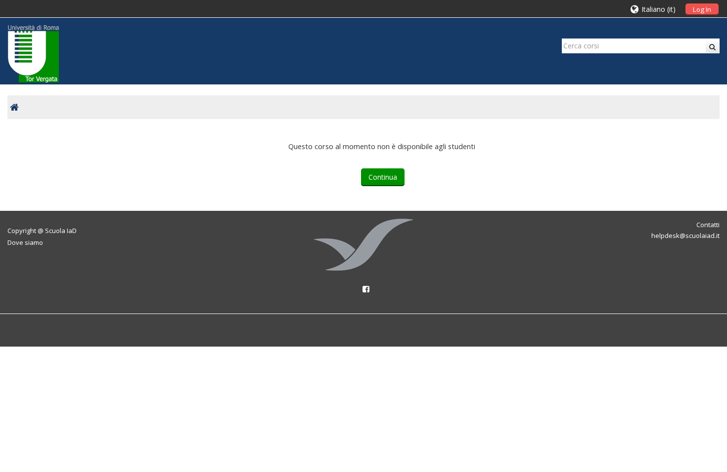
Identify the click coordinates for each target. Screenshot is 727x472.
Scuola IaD (61, 230)
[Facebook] (363, 288)
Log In (702, 9)
